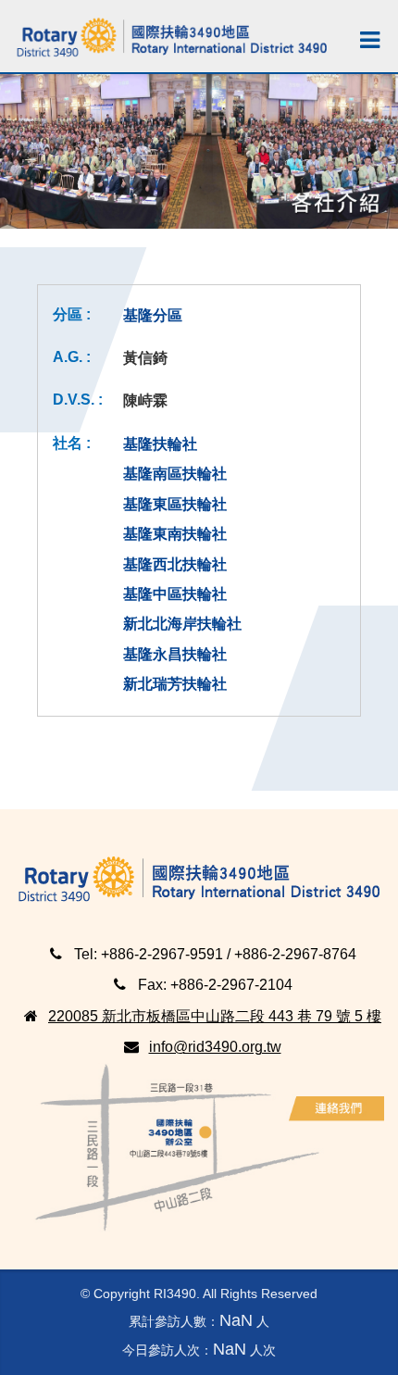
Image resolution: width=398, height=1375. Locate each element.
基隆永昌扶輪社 (175, 654)
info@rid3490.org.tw (215, 1047)
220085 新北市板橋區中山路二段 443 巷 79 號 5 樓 (214, 1015)
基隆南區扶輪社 (175, 473)
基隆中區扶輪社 (175, 594)
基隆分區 (152, 315)
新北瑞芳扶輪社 (175, 684)
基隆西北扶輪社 (175, 564)
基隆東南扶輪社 (175, 534)
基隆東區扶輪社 (175, 504)
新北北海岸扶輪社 (182, 623)
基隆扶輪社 (160, 444)
